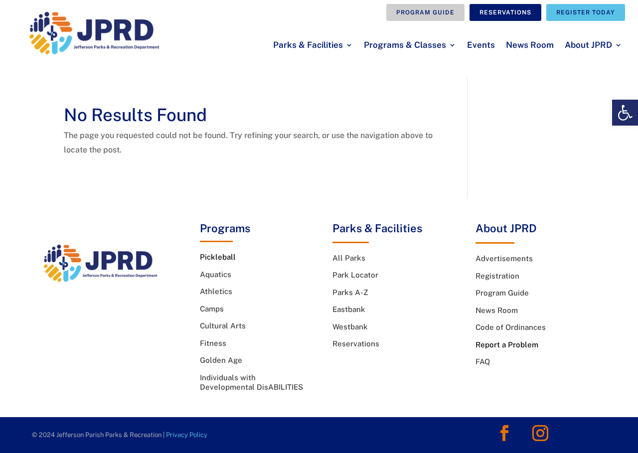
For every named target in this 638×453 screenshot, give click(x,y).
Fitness (213, 343)
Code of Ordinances (511, 327)
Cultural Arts (223, 325)
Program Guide (425, 12)
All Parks (348, 258)
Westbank (350, 326)
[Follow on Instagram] (540, 433)
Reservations (505, 12)
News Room (530, 45)
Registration (497, 276)
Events (481, 45)
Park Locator (355, 275)
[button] (625, 113)
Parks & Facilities (308, 45)
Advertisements (504, 258)
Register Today (585, 12)
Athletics (216, 291)
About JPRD (588, 45)
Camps (212, 308)
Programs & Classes (405, 45)
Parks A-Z (350, 292)
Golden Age (221, 360)
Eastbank (348, 309)
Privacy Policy (186, 435)
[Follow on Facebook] (504, 433)
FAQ (483, 361)
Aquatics (215, 274)
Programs (225, 228)
